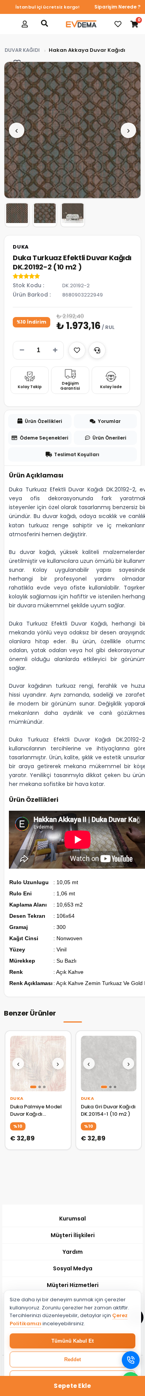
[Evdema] (81, 24)
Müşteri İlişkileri (73, 1235)
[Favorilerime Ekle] (76, 350)
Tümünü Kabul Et (72, 1341)
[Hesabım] (24, 24)
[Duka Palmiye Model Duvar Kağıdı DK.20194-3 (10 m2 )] (38, 1064)
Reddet (72, 1359)
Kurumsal (72, 1218)
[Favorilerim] (118, 24)
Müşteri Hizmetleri (73, 1285)
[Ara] (44, 23)
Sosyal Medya (72, 1268)
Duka (21, 247)
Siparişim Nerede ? (117, 6)
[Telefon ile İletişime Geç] (131, 1360)
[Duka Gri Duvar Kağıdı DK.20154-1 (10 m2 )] (109, 1064)
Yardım (73, 1252)
